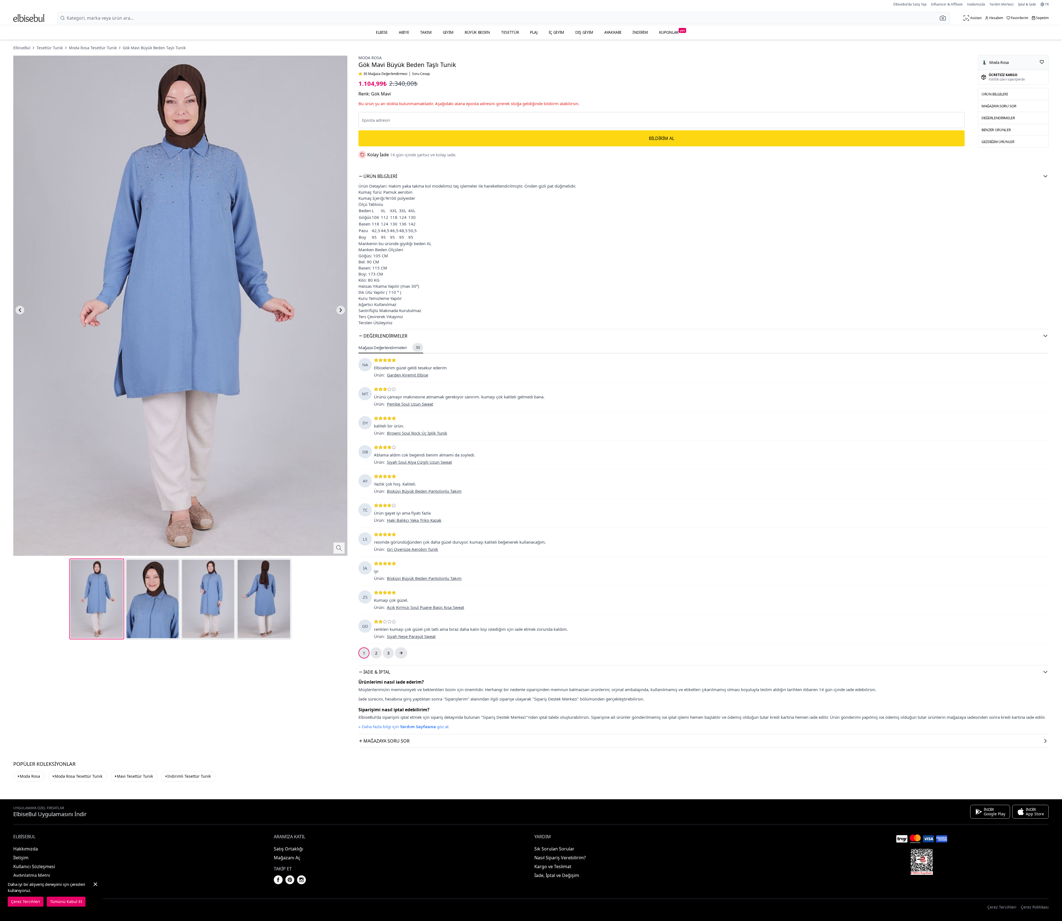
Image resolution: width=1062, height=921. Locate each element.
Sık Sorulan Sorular (554, 849)
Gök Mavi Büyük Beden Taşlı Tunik (154, 47)
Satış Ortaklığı (288, 849)
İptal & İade (1027, 4)
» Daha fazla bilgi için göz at (403, 726)
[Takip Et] (1042, 62)
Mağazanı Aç (287, 858)
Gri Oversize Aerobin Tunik (412, 549)
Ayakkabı (612, 32)
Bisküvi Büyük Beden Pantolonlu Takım (424, 491)
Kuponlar (672, 31)
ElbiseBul (21, 47)
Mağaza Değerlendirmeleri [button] (389, 347)
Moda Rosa (370, 57)
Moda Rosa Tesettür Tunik (93, 47)
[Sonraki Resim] (340, 310)
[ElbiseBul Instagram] (301, 879)
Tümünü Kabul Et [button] (66, 901)
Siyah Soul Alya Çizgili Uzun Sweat (419, 462)
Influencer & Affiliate (947, 4)
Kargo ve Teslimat (552, 866)
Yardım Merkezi (1002, 4)
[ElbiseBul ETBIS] (922, 862)
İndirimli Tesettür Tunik (189, 776)
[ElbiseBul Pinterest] (289, 879)
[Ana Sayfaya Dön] (28, 18)
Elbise (382, 32)
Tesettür (510, 32)
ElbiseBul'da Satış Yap (909, 4)
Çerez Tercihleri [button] (1001, 907)
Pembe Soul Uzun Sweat (410, 404)
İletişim (20, 858)
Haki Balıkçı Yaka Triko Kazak (414, 520)
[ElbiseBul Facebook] (278, 879)
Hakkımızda (976, 4)
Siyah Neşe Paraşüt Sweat (411, 636)
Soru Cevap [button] (421, 74)
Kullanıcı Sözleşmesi (34, 866)
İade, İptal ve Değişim (556, 875)
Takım (425, 32)
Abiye (404, 32)
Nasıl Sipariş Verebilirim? (560, 858)
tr (1047, 4)
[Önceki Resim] (19, 310)
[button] (944, 18)
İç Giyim (556, 32)
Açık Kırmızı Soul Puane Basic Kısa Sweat (425, 607)
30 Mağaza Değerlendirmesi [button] (385, 74)
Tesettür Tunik (50, 47)
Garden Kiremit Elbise (407, 375)
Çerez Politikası (1035, 907)
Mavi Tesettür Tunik (135, 776)
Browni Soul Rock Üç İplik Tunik (417, 433)
